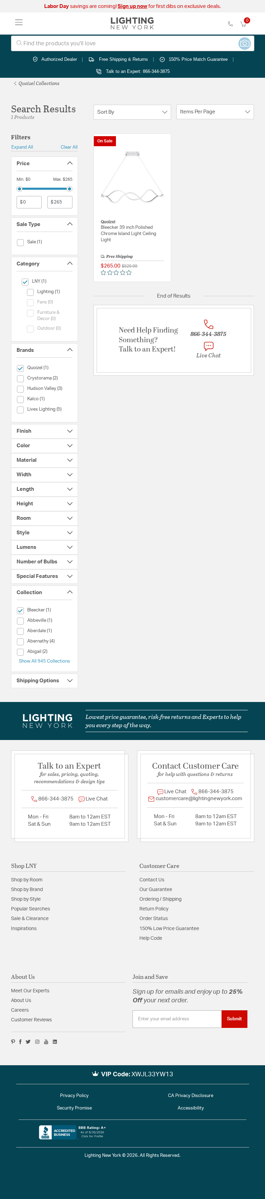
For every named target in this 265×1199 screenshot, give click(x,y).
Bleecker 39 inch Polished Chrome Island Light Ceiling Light (128, 233)
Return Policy (153, 909)
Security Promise (74, 1108)
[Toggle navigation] (19, 23)
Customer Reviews (31, 1020)
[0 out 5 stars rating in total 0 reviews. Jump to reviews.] (118, 273)
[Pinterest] (13, 1041)
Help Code (150, 938)
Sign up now (132, 6)
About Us (21, 1000)
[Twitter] (28, 1041)
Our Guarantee (155, 889)
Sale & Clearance (30, 918)
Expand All (22, 147)
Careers (20, 1010)
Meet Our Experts (30, 991)
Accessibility (191, 1108)
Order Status (153, 918)
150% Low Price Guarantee (169, 928)
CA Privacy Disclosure (190, 1096)
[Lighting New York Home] (132, 23)
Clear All (69, 147)
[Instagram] (37, 1041)
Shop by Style (26, 899)
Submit (234, 1019)
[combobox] (132, 43)
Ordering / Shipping (160, 899)
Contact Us (151, 880)
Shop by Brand (27, 889)
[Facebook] (20, 1041)
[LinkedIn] (55, 1041)
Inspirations (24, 928)
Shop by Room (26, 880)
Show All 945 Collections (44, 661)
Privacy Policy (74, 1096)
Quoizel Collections (38, 83)
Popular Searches (30, 909)
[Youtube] (46, 1041)
